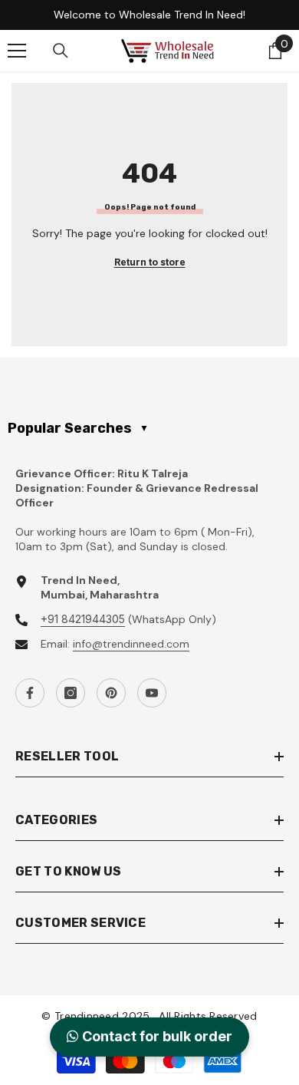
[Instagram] (70, 692)
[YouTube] (151, 692)
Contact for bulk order (155, 1037)
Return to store (150, 262)
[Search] (60, 50)
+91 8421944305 (83, 618)
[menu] (17, 50)
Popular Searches (78, 428)
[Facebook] (29, 692)
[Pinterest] (111, 692)
